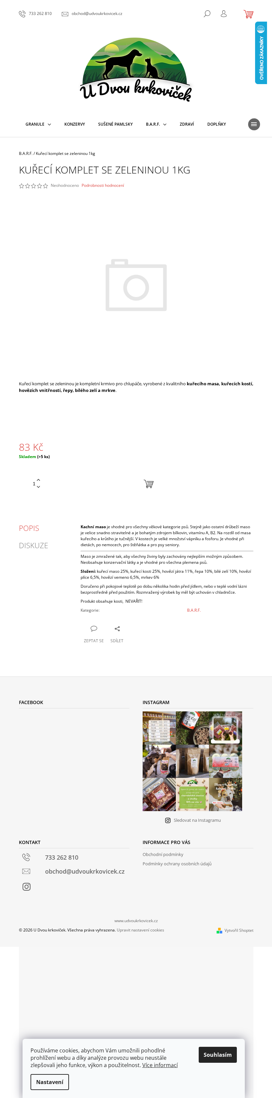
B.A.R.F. (194, 610)
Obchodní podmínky (163, 854)
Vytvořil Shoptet (239, 930)
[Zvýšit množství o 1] (38, 480)
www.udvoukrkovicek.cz (136, 920)
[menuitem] (38, 124)
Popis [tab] (29, 528)
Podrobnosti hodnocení (103, 185)
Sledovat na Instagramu (197, 820)
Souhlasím (218, 1054)
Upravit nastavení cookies (140, 930)
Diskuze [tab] (33, 545)
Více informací (160, 1065)
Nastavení (49, 1082)
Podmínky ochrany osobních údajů (177, 864)
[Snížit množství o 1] (38, 487)
